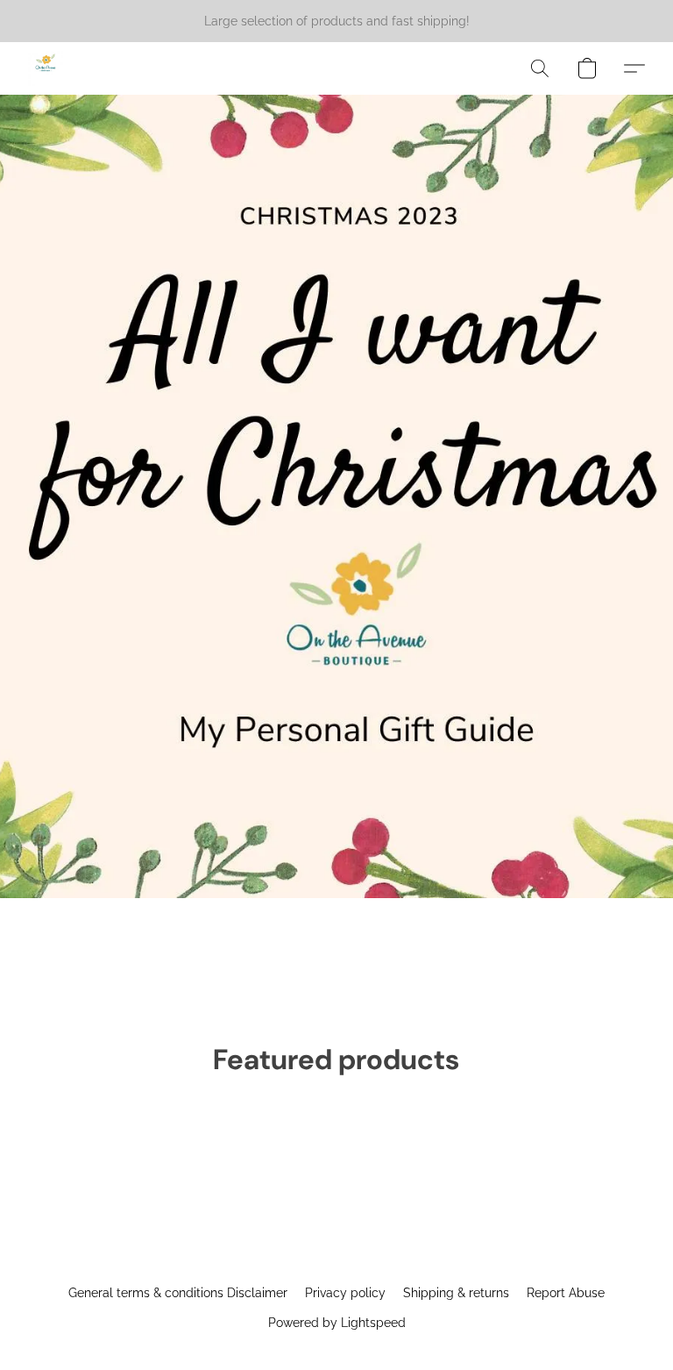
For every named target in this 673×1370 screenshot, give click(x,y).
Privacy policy (345, 1293)
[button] (45, 68)
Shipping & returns (456, 1293)
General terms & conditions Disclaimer (177, 1293)
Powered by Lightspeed (337, 1323)
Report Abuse (566, 1293)
